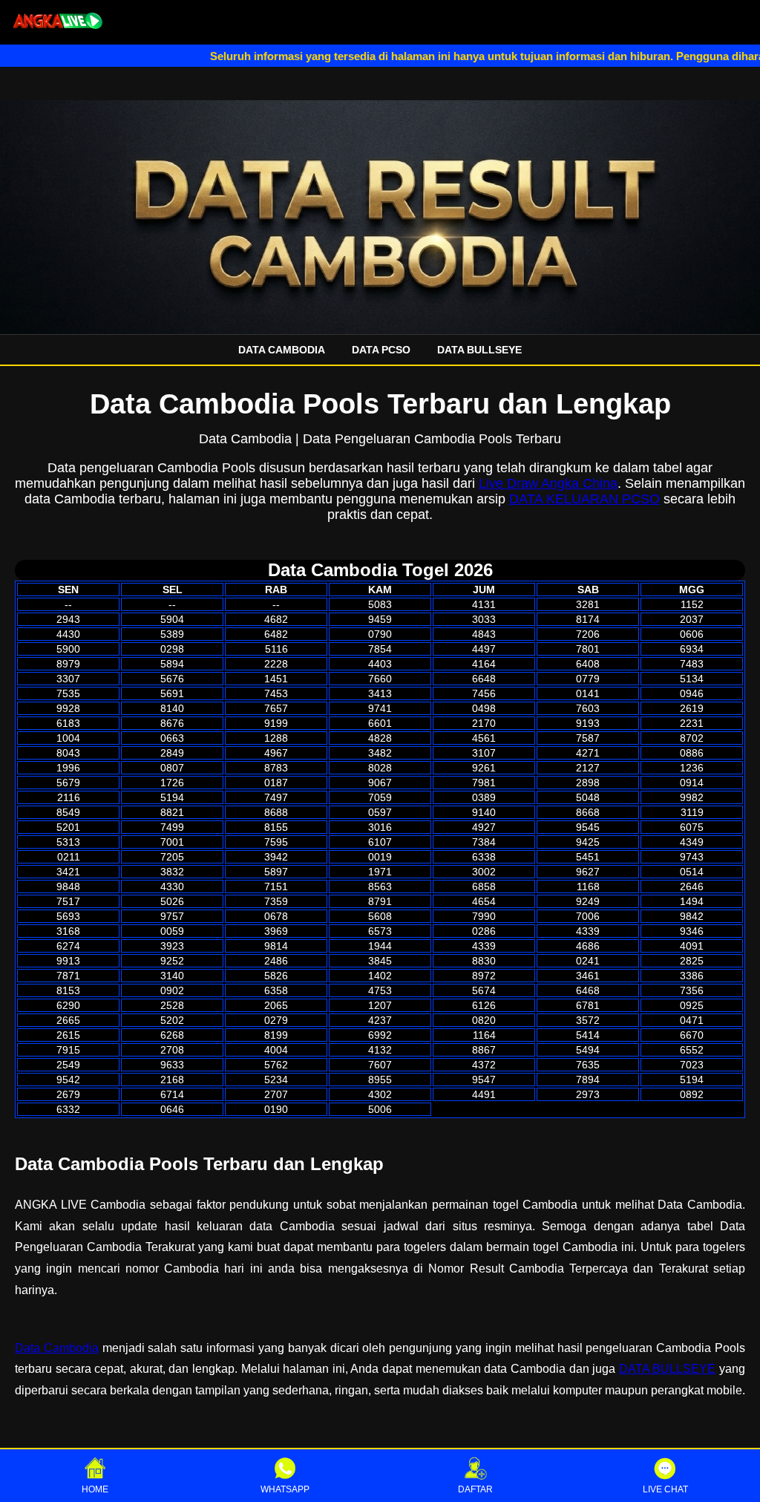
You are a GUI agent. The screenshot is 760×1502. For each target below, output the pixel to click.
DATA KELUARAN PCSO (584, 499)
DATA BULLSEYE (479, 350)
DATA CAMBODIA (281, 350)
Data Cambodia (57, 1348)
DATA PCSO (381, 350)
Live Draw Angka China (548, 483)
